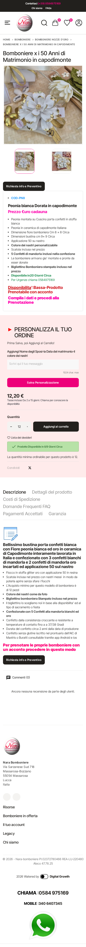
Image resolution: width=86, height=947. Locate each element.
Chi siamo (37, 8)
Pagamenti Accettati (23, 513)
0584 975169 (54, 893)
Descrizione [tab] (14, 492)
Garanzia (57, 513)
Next (80, 161)
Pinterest (37, 468)
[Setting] (79, 23)
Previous (4, 161)
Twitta (30, 468)
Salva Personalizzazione (43, 382)
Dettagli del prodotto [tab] (52, 492)
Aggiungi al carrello (56, 426)
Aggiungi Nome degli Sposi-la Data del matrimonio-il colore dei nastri (41, 354)
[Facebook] (16, 797)
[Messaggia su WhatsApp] (43, 925)
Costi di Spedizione (21, 499)
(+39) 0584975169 (49, 3)
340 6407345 (50, 903)
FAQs (48, 8)
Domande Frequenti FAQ (26, 506)
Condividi (23, 468)
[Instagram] (7, 797)
